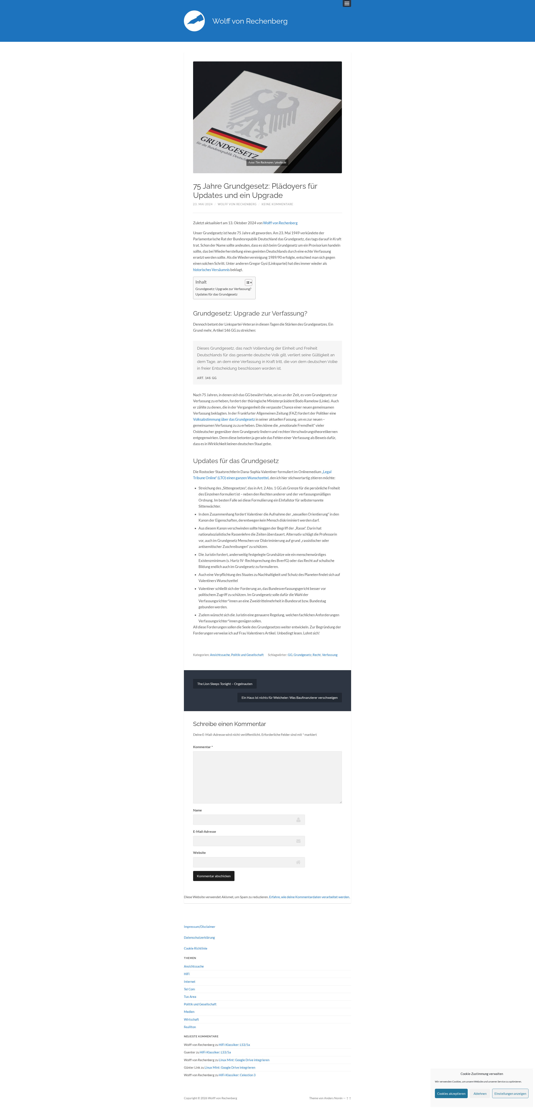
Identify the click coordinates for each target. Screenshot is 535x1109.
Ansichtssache (220, 655)
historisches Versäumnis (211, 269)
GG (290, 655)
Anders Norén (333, 1098)
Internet (189, 981)
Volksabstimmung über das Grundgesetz (224, 419)
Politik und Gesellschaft (247, 655)
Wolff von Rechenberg (250, 21)
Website (199, 852)
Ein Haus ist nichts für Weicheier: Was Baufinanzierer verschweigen (290, 697)
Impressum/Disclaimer (199, 926)
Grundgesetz (302, 655)
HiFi (187, 974)
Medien (189, 1012)
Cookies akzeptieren (451, 1093)
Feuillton (190, 1027)
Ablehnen (480, 1093)
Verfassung (330, 655)
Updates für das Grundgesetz (216, 294)
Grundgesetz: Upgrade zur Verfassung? (223, 289)
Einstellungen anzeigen (510, 1093)
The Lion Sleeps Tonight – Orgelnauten (224, 684)
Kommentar (203, 747)
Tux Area (190, 996)
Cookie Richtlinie (195, 948)
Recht (317, 655)
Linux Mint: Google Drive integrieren (244, 1060)
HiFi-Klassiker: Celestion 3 (237, 1075)
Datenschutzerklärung (199, 937)
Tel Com (189, 989)
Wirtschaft (191, 1019)
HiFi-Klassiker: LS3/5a (234, 1045)
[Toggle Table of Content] (246, 282)
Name (197, 810)
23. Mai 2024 (203, 204)
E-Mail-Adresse (204, 831)
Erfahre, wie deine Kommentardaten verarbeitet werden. (309, 897)
